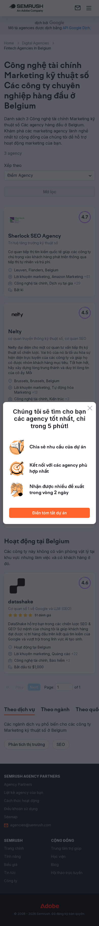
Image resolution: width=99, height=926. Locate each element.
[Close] (90, 408)
